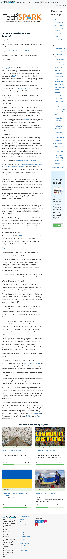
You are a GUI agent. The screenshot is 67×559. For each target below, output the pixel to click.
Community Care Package (45, 450)
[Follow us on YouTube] (36, 524)
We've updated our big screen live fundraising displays (60, 25)
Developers (23, 556)
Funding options (21, 2)
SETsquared (23, 236)
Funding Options (24, 516)
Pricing (21, 529)
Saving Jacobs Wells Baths (12, 450)
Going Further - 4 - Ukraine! (45, 493)
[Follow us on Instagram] (45, 521)
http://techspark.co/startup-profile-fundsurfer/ (19, 51)
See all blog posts (57, 167)
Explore (37, 2)
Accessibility (23, 550)
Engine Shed (21, 88)
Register (58, 5)
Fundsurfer (30, 68)
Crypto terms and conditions (25, 544)
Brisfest (15, 76)
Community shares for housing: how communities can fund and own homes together (59, 62)
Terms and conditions (23, 540)
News (41, 2)
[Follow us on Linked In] (42, 521)
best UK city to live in (32, 363)
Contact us (23, 524)
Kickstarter (27, 120)
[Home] (8, 2)
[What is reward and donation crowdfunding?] (16, 447)
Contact (55, 2)
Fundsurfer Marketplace (23, 533)
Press (21, 553)
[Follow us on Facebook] (36, 521)
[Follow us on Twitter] (39, 521)
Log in (64, 5)
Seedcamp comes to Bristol (25, 161)
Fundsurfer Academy (25, 536)
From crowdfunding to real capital (60, 48)
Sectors (30, 2)
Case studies (48, 2)
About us (22, 522)
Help (21, 527)
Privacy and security (25, 548)
